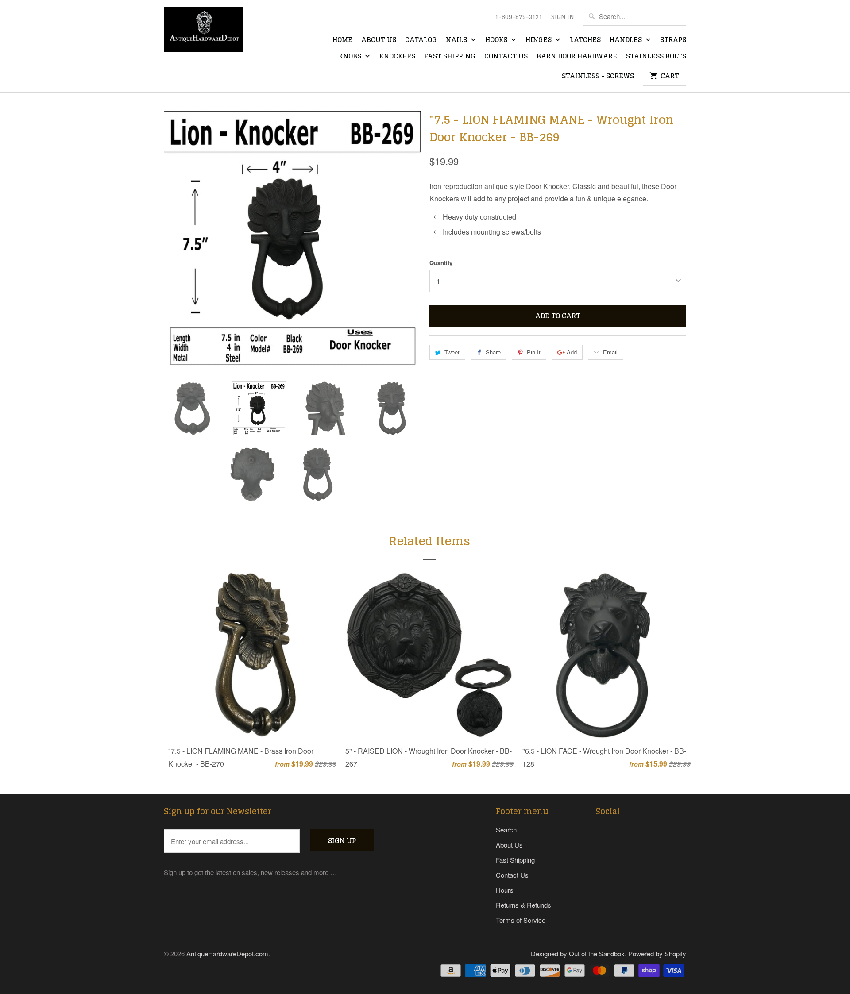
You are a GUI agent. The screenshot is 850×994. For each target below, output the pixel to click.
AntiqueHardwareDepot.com (227, 953)
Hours (505, 889)
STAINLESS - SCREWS (598, 76)
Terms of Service (520, 920)
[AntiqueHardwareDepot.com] (203, 32)
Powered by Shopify (657, 953)
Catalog (421, 40)
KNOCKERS (397, 56)
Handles (627, 40)
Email (610, 352)
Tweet (452, 352)
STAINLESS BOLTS (656, 56)
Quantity (440, 262)
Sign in (562, 17)
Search (506, 829)
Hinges (539, 40)
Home (342, 40)
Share (493, 352)
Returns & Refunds (523, 904)
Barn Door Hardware (577, 56)
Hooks (497, 40)
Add (572, 352)
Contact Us (506, 56)
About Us (378, 40)
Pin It (534, 352)
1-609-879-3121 (518, 17)
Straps (673, 40)
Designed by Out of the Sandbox (578, 953)
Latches (585, 40)
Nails (457, 40)
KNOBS (351, 56)
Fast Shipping (449, 56)
